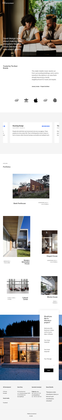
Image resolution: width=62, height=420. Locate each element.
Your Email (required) (47, 350)
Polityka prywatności (31, 413)
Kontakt (5, 393)
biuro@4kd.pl (20, 396)
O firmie (5, 391)
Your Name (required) (47, 341)
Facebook (5, 402)
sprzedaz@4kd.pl (36, 395)
